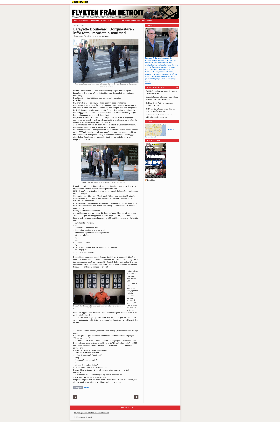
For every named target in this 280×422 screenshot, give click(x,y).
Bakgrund (94, 21)
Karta (103, 21)
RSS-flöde (151, 180)
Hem (75, 21)
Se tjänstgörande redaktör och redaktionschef (91, 413)
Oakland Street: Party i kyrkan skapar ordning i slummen (159, 104)
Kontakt (111, 21)
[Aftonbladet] (80, 2)
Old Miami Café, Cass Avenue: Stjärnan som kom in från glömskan (160, 110)
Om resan (83, 21)
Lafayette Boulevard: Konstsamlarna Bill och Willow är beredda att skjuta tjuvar (162, 98)
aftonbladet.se (148, 21)
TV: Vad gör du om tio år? (128, 21)
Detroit (86, 388)
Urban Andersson (103, 36)
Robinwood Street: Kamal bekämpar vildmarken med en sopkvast (159, 116)
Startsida (76, 25)
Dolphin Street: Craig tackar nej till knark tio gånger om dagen (161, 92)
